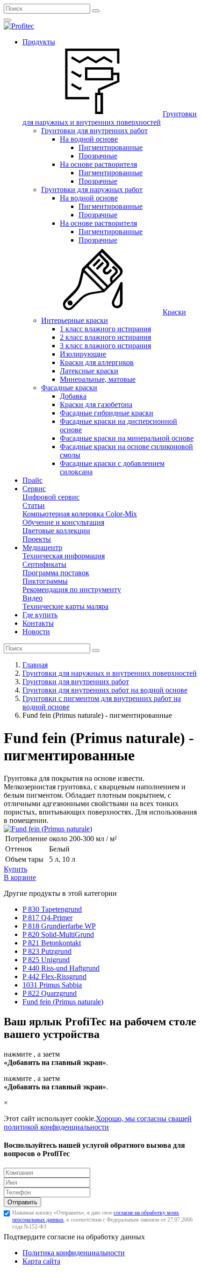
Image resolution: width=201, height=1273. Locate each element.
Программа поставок (55, 573)
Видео (32, 598)
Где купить (39, 615)
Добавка (73, 396)
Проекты (36, 539)
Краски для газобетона (96, 404)
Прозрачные (98, 156)
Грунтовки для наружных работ (92, 189)
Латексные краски (89, 371)
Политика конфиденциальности (73, 1253)
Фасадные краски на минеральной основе (127, 438)
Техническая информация (63, 556)
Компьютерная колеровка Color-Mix (79, 514)
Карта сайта (41, 1261)
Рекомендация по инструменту (71, 590)
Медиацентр (42, 547)
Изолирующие (83, 354)
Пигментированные (111, 147)
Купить (15, 869)
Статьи (33, 505)
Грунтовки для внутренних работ (94, 131)
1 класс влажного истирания (105, 329)
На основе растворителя (98, 164)
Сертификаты (44, 564)
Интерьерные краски (74, 320)
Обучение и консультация (63, 522)
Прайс (32, 480)
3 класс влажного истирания (105, 346)
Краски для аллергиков (97, 362)
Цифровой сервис (50, 497)
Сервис (34, 489)
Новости (36, 632)
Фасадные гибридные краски (106, 413)
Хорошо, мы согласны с (134, 1119)
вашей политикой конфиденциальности (98, 1123)
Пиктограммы (45, 581)
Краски (174, 312)
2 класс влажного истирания (105, 337)
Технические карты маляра (65, 606)
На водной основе (89, 139)
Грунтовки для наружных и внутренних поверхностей (109, 118)
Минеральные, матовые (98, 379)
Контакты (38, 623)
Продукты (38, 42)
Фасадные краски (69, 388)
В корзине (20, 877)
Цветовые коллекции (56, 531)
